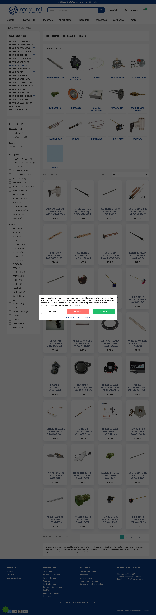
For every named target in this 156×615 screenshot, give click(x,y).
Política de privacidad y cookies (78, 317)
